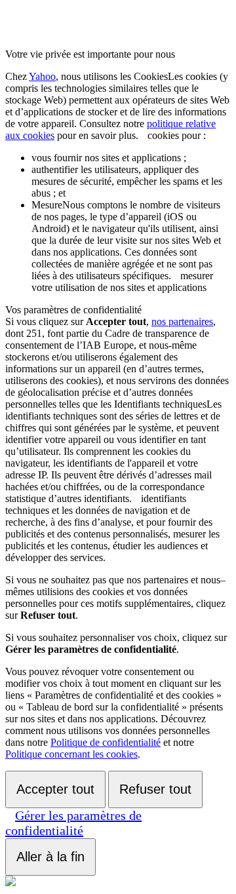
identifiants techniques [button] (113, 457)
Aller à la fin (50, 856)
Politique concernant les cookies (71, 754)
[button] (143, 135)
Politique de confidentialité (105, 742)
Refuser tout (155, 789)
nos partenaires (182, 321)
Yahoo (42, 76)
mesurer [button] (126, 240)
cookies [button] (117, 106)
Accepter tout (55, 789)
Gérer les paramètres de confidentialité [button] (73, 823)
